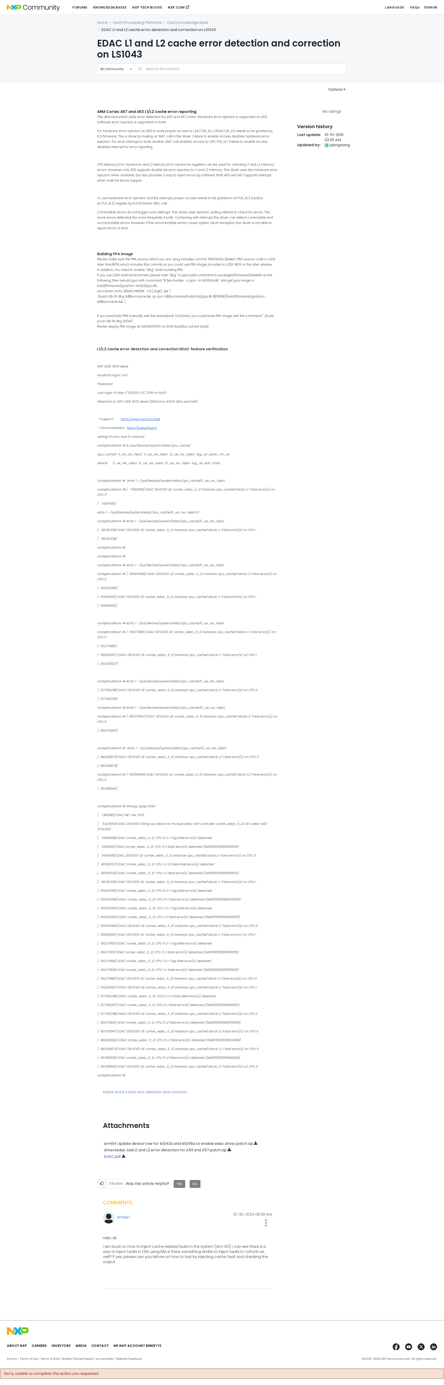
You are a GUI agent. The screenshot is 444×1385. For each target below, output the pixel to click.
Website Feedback (129, 1358)
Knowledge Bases (109, 7)
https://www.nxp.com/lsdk (140, 419)
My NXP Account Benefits (138, 1345)
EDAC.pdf (112, 1156)
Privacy (12, 1358)
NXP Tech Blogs (147, 7)
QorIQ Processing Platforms (137, 22)
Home (102, 22)
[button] (101, 1183)
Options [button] (335, 89)
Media (81, 1345)
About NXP (17, 1345)
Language (394, 7)
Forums (79, 7)
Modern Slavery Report (77, 1358)
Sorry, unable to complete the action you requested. (51, 1373)
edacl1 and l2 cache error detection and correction (145, 1092)
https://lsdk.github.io (141, 428)
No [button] (195, 1184)
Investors (61, 1345)
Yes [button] (179, 1184)
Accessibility (105, 1358)
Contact (100, 1345)
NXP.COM (176, 7)
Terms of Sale (49, 1358)
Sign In (430, 7)
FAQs (414, 7)
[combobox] (241, 68)
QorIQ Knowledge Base (187, 22)
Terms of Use (29, 1358)
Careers (39, 1345)
